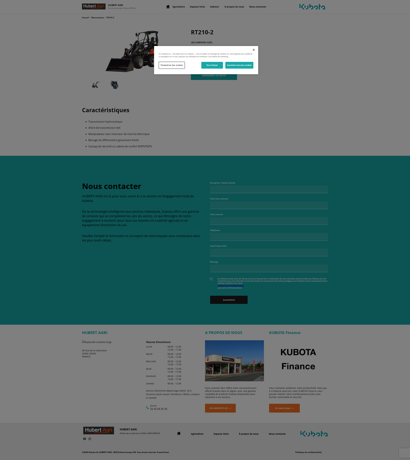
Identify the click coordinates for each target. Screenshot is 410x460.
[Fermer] (253, 49)
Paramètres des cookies (172, 65)
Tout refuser (212, 65)
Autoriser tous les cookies (239, 65)
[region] (206, 60)
